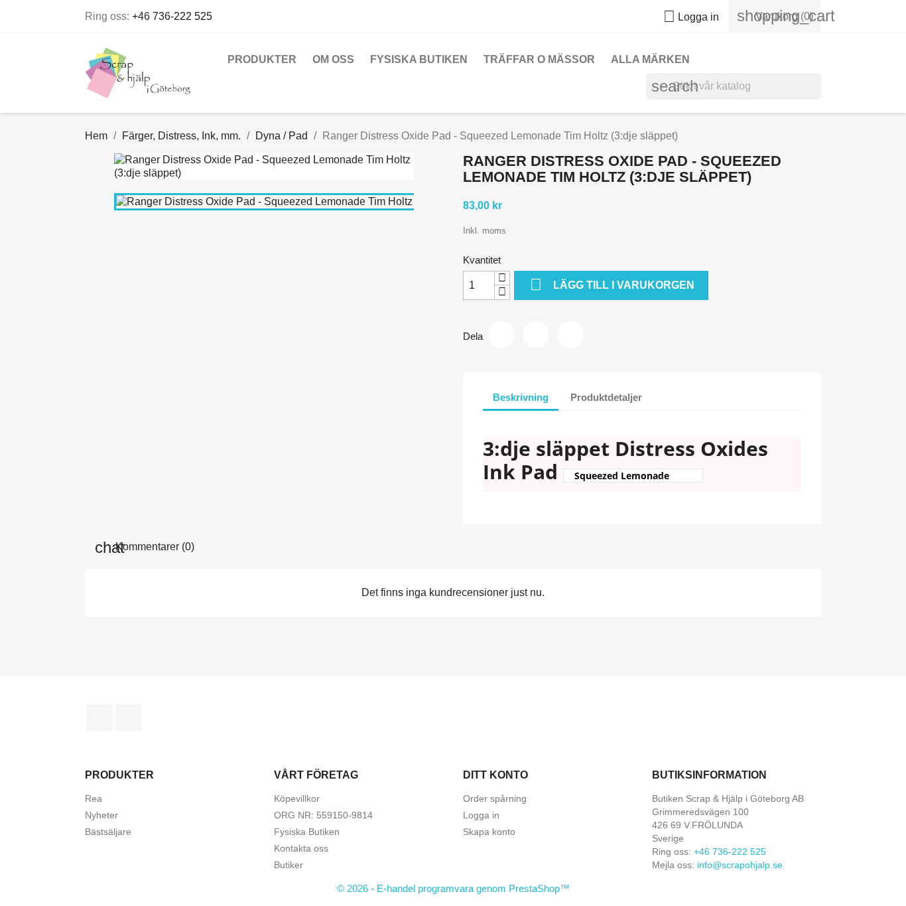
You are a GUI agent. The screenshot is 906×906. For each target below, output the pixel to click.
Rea (93, 798)
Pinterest (570, 334)
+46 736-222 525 (172, 16)
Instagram (128, 717)
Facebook (99, 717)
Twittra (536, 334)
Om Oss (333, 59)
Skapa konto (489, 831)
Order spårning (495, 798)
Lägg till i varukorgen (612, 284)
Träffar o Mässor (539, 59)
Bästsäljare (108, 831)
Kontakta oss (301, 848)
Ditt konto (495, 775)
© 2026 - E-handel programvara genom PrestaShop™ (453, 888)
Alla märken (650, 59)
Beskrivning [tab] (521, 397)
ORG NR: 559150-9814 (323, 815)
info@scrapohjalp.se (740, 865)
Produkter (261, 59)
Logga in (481, 815)
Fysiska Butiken (419, 59)
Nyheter (101, 815)
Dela (501, 334)
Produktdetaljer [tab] (606, 397)
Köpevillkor (297, 798)
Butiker (288, 865)
